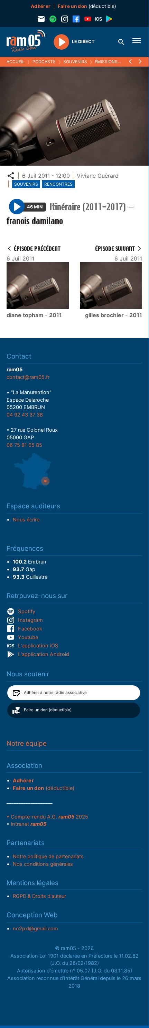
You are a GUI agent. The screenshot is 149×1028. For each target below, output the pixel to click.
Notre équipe (27, 743)
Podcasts (44, 61)
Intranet (28, 824)
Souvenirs (75, 61)
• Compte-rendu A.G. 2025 (47, 817)
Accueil (16, 61)
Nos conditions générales (43, 864)
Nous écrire (26, 520)
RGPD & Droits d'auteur (39, 896)
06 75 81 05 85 (24, 445)
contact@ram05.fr (28, 377)
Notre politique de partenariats (48, 856)
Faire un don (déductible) (48, 709)
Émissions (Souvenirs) (120, 61)
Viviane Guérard (98, 175)
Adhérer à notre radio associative (55, 692)
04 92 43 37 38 (25, 415)
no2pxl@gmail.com (35, 929)
